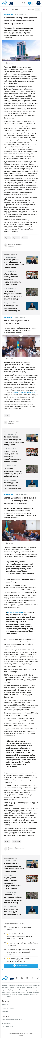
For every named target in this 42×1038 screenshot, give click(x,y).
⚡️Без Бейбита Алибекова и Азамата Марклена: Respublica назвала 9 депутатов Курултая (21, 936)
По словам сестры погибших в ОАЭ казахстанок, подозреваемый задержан (21, 952)
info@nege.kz (6, 1023)
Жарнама (5, 1011)
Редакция (5, 1004)
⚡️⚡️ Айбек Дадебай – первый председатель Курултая (19, 960)
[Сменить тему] (31, 3)
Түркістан (16, 238)
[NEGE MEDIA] (7, 2)
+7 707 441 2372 (7, 1027)
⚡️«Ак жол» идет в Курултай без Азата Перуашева (22, 944)
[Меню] (38, 3)
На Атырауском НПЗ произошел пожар (19, 928)
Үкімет (24, 238)
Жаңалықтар (8, 14)
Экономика (16, 841)
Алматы (30, 9)
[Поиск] (23, 3)
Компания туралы (8, 1008)
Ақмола (7, 238)
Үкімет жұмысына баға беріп (24, 392)
